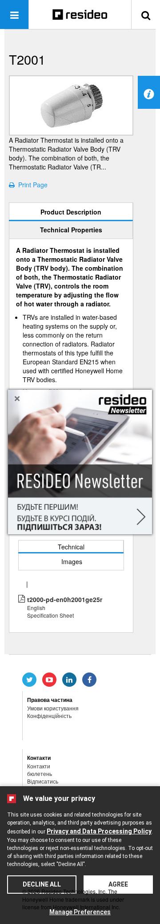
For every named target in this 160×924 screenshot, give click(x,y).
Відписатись (42, 781)
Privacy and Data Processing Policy (99, 831)
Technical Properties (71, 229)
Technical (71, 546)
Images (71, 561)
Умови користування (53, 708)
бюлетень (39, 773)
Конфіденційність (49, 715)
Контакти (38, 766)
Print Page (31, 184)
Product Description (70, 211)
